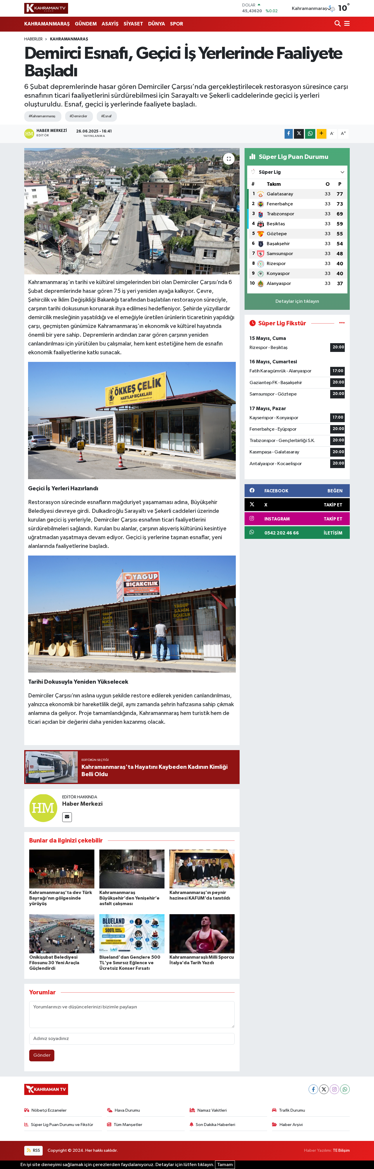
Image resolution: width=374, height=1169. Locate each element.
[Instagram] (334, 1089)
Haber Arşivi (291, 1124)
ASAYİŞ (110, 23)
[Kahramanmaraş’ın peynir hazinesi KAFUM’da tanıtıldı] (202, 869)
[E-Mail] (67, 817)
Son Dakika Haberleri (215, 1124)
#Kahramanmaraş (42, 116)
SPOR (176, 23)
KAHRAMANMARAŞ (47, 23)
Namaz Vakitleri (212, 1110)
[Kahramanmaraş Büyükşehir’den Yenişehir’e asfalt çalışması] (132, 869)
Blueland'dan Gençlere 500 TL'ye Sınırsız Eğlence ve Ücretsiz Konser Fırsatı (129, 963)
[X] (324, 1089)
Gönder (42, 1055)
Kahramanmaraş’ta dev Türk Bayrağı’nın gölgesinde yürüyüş (60, 898)
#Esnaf (106, 116)
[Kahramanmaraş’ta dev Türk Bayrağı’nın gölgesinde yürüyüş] (61, 869)
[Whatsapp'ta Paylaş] (310, 134)
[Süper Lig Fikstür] (342, 323)
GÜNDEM (86, 23)
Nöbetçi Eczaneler (49, 1110)
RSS (36, 1150)
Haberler (33, 39)
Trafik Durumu (292, 1110)
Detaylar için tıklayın (297, 301)
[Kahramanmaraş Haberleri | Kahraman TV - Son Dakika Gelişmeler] (46, 8)
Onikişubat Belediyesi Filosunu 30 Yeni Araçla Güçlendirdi (54, 963)
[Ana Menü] (346, 24)
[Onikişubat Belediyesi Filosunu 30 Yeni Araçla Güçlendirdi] (61, 933)
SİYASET (133, 23)
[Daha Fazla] (321, 134)
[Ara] (338, 24)
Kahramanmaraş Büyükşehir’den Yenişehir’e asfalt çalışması (129, 898)
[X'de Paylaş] (299, 134)
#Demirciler (78, 116)
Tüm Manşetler (128, 1124)
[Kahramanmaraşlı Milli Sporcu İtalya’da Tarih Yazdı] (202, 933)
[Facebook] (313, 1089)
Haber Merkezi (82, 804)
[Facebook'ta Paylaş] (289, 134)
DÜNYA (156, 23)
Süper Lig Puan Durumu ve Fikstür (62, 1124)
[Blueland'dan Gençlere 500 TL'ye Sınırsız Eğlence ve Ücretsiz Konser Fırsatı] (132, 933)
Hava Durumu (127, 1110)
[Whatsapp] (345, 1089)
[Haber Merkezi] (43, 807)
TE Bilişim (341, 1150)
